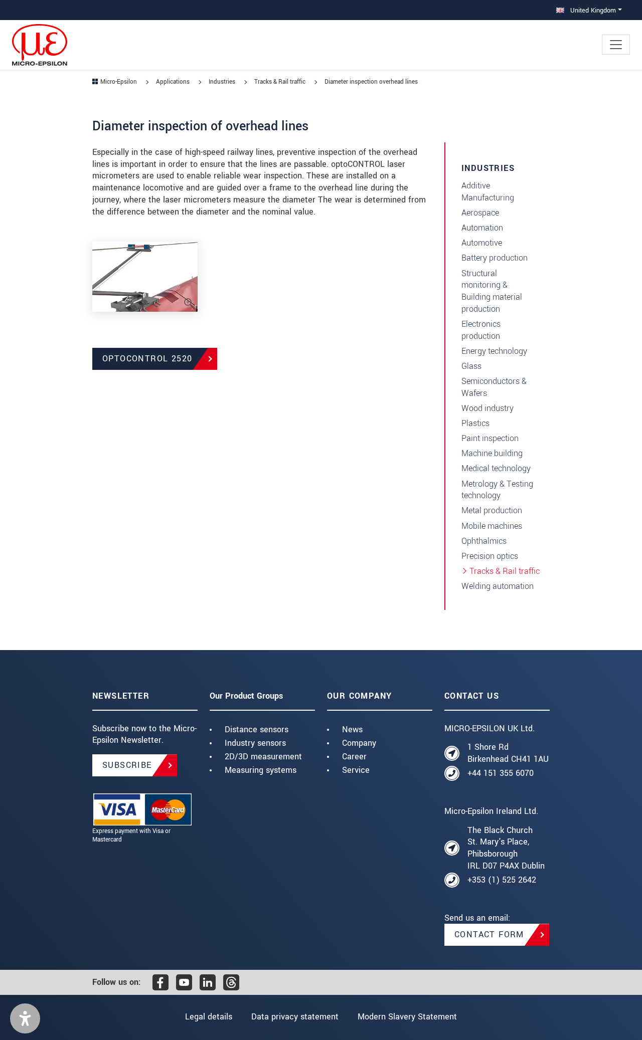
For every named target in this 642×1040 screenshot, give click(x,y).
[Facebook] (160, 982)
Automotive (481, 243)
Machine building (492, 453)
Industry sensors (255, 743)
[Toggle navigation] (616, 45)
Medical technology (496, 468)
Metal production (491, 510)
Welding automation (497, 586)
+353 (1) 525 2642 (501, 880)
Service (356, 770)
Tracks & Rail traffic (504, 571)
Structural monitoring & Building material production (491, 291)
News (352, 729)
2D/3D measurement (263, 756)
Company (359, 743)
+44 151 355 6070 (500, 773)
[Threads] (231, 982)
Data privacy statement (295, 1016)
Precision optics (489, 556)
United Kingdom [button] (592, 10)
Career (354, 756)
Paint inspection (490, 438)
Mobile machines (491, 526)
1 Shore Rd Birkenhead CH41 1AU (508, 753)
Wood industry (487, 408)
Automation (482, 228)
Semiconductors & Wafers (494, 387)
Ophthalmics (484, 541)
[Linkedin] (208, 982)
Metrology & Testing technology (497, 490)
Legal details (208, 1016)
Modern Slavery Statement (407, 1016)
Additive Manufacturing (487, 191)
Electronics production (481, 330)
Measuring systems (260, 770)
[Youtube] (184, 982)
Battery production (494, 258)
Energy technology (494, 351)
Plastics (475, 423)
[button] (25, 1018)
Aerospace (480, 213)
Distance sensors (256, 729)
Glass (471, 366)
